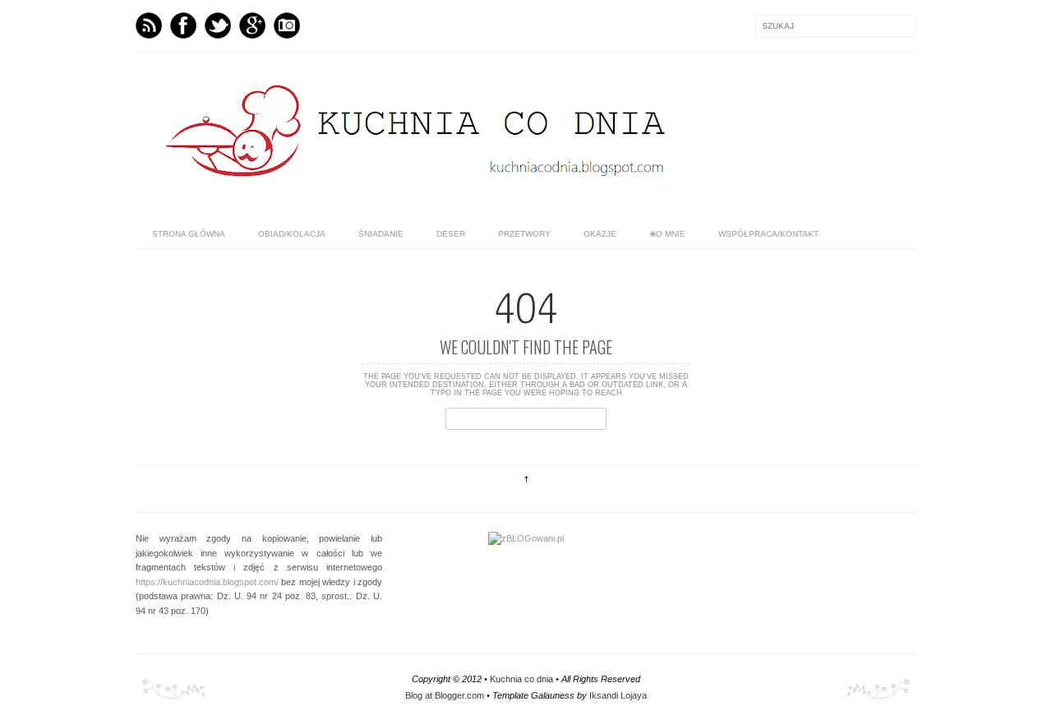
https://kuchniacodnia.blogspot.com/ (207, 582)
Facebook (183, 25)
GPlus (252, 25)
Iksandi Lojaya (618, 695)
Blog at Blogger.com (444, 695)
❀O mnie (667, 233)
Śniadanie (381, 233)
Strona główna (188, 233)
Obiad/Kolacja (291, 233)
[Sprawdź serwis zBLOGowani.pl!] (526, 538)
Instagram (287, 25)
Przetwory (524, 233)
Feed (149, 25)
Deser (450, 233)
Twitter (218, 25)
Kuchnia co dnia (521, 679)
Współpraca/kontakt (768, 233)
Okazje (600, 233)
